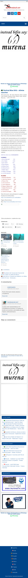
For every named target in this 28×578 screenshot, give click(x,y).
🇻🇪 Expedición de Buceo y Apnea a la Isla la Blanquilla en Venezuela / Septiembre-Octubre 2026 (14, 433)
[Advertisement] (14, 67)
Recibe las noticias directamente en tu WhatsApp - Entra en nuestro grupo (14, 84)
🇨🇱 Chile (14, 550)
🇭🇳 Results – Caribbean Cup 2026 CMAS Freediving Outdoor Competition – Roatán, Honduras (13, 460)
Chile (2, 96)
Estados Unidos (11, 96)
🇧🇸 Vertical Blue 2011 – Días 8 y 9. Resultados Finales (18, 242)
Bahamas (17, 94)
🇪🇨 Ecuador (14, 556)
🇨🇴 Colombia (14, 553)
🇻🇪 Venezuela (14, 572)
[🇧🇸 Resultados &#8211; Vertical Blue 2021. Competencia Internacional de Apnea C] (6, 251)
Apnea (13, 94)
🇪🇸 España (14, 558)
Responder (5, 296)
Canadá (25, 94)
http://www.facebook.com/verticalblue (11, 197)
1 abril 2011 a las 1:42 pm (13, 288)
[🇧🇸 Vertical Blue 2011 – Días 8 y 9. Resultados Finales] (18, 237)
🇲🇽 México (14, 561)
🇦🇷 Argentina (14, 547)
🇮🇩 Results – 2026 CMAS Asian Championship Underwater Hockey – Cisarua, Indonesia (13, 466)
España (5, 96)
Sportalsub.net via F (12, 302)
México (17, 96)
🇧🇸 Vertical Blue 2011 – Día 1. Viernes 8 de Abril (6, 242)
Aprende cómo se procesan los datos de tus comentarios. (12, 356)
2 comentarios (6, 269)
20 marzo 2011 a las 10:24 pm (14, 303)
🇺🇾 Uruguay (14, 567)
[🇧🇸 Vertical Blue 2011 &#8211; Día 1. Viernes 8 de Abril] (6, 237)
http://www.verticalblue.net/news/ (12, 201)
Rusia (21, 96)
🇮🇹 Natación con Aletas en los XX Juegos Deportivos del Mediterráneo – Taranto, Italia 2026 (13, 429)
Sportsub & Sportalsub (18, 576)
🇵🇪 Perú (14, 564)
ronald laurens (11, 287)
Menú (2, 1)
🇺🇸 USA (14, 569)
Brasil (21, 94)
